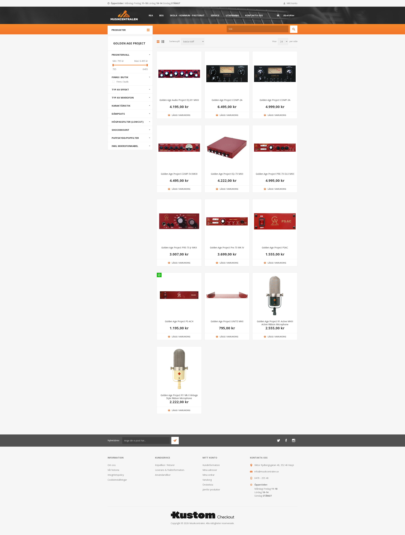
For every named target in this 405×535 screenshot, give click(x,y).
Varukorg (207, 479)
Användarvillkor (163, 474)
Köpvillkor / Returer (165, 465)
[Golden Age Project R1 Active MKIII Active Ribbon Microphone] (275, 295)
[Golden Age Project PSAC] (275, 221)
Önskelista (207, 484)
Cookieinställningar (117, 479)
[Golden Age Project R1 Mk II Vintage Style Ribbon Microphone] (179, 369)
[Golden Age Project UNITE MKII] (227, 295)
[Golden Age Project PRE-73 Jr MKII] (179, 221)
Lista (162, 41)
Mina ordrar (208, 474)
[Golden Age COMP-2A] (227, 74)
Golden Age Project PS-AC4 (179, 321)
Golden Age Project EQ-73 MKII (227, 173)
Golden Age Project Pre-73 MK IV (227, 247)
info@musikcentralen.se (266, 471)
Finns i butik (122, 81)
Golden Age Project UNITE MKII (227, 321)
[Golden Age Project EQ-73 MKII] (227, 147)
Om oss (112, 465)
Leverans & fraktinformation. (170, 469)
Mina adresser (209, 469)
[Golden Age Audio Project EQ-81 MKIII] (179, 74)
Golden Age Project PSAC (275, 247)
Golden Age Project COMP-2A (227, 99)
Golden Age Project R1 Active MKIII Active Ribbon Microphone (275, 323)
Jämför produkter (211, 489)
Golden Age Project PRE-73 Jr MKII (179, 247)
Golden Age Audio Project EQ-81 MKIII (179, 99)
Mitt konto (292, 3)
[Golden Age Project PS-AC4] (179, 295)
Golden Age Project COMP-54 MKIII (179, 173)
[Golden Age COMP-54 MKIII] (179, 147)
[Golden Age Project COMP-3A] (275, 74)
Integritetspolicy (116, 474)
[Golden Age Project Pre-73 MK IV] (227, 221)
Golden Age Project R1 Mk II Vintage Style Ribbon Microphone (179, 397)
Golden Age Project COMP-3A (275, 99)
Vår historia (113, 469)
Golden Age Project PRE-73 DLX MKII (275, 173)
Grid (158, 41)
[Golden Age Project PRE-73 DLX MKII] (275, 147)
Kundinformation (211, 465)
